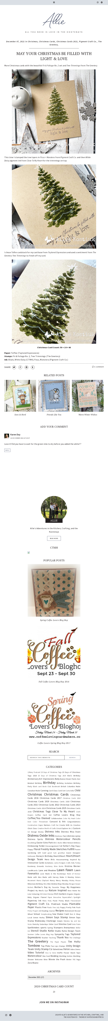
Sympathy (59, 934)
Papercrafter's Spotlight (71, 897)
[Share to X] (14, 367)
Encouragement (52, 846)
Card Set (61, 790)
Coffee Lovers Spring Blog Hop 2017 (54, 743)
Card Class (53, 790)
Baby (57, 778)
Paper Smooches (54, 897)
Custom (76, 828)
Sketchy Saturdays (40, 924)
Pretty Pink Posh (73, 907)
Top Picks (45, 946)
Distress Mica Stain (70, 831)
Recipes (59, 910)
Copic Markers (44, 825)
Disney (41, 832)
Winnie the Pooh (57, 959)
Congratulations (73, 821)
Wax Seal (46, 956)
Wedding (54, 956)
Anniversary (33, 778)
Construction (33, 825)
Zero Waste (33, 962)
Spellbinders (34, 927)
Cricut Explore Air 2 (64, 828)
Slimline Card (65, 924)
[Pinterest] (102, 2)
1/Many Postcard (34, 772)
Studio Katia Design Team (67, 930)
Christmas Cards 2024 (37, 808)
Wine (46, 959)
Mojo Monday (63, 884)
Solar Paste (76, 924)
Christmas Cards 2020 (60, 801)
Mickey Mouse (74, 880)
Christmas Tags (42, 811)
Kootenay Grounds (36, 866)
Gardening (32, 853)
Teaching (52, 938)
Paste (55, 901)
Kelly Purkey (75, 863)
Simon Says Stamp (57, 917)
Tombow (34, 945)
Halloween (32, 856)
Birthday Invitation (64, 783)
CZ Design (32, 832)
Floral (37, 849)
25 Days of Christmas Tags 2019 (52, 776)
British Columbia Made (70, 786)
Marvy (52, 880)
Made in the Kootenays (55, 874)
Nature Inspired (58, 890)
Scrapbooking (46, 914)
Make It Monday (67, 877)
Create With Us (65, 825)
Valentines (58, 949)
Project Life (37, 911)
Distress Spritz (35, 839)
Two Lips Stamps (58, 946)
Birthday (49, 783)
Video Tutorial (36, 952)
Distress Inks (52, 831)
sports (43, 927)
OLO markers (60, 894)
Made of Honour (73, 874)
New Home (72, 890)
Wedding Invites (66, 956)
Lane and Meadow (47, 870)
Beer (78, 779)
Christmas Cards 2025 (56, 808)
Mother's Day (40, 887)
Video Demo (75, 949)
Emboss (77, 843)
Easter (40, 842)
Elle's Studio (57, 843)
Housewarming (62, 859)
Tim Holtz (74, 941)
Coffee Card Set (43, 815)
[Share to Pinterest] (26, 367)
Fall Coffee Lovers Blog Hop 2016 (54, 681)
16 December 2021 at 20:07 (20, 438)
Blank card (37, 786)
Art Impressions (46, 778)
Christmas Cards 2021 (67, 41)
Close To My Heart (63, 811)
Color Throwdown (40, 822)
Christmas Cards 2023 (70, 804)
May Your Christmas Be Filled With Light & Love (54, 56)
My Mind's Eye (42, 890)
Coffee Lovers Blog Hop (67, 815)
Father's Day (69, 846)
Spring (50, 927)
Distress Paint (61, 836)
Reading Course (48, 911)
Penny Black (64, 901)
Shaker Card (63, 914)
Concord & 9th (58, 821)
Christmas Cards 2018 (71, 798)
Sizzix (30, 924)
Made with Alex (34, 877)
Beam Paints (71, 779)
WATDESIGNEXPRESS (95, 1017)
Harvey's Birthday (44, 856)
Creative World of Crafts (47, 828)
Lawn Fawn (65, 870)
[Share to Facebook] (20, 367)
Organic (70, 894)
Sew (54, 914)
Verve (66, 949)
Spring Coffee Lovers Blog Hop (54, 620)
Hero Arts (50, 859)
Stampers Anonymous (64, 927)
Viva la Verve (50, 953)
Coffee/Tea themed (39, 818)
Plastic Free (40, 907)
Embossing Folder (36, 846)
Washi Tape (75, 953)
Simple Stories (63, 921)
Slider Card (53, 924)
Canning (44, 790)
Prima (30, 911)
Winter (69, 959)
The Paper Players (58, 942)
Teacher (45, 937)
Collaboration (56, 818)
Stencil (35, 930)
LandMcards (33, 870)
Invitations (49, 863)
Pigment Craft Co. (88, 41)
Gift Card (42, 853)
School (37, 914)
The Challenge (74, 938)
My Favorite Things (57, 887)
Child (77, 790)
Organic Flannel (40, 897)
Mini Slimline (52, 884)
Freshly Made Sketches (54, 849)
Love (42, 874)
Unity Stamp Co (43, 949)
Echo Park (48, 842)
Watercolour (35, 955)
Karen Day (15, 434)
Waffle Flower (63, 953)
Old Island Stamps (46, 894)
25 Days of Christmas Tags (51, 772)
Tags (67, 934)
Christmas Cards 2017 (51, 798)
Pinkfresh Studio (59, 904)
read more (54, 538)
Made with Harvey (51, 877)
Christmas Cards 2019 (38, 801)
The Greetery (38, 941)
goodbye (61, 853)
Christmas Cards (47, 41)
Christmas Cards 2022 (49, 804)
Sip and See (75, 921)
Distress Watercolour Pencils (62, 839)
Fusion (77, 849)
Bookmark (56, 786)
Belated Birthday (35, 783)
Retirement (69, 911)
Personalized (75, 901)
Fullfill (70, 849)
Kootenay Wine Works (54, 866)
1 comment (99, 367)
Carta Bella (70, 791)
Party (50, 901)
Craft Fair (55, 825)
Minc (45, 884)
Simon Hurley (39, 917)
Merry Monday (62, 880)
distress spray (73, 836)
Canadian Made (34, 790)
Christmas (33, 41)
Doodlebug (32, 843)
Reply (7, 450)
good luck (52, 853)
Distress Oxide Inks (41, 835)
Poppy (63, 907)
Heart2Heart (59, 856)
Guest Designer (73, 853)
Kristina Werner (72, 866)
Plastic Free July (53, 907)
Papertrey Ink (34, 900)
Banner (63, 779)
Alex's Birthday (73, 775)
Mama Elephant (43, 880)
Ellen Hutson (68, 843)
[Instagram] (98, 2)
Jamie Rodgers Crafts (62, 863)
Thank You (62, 937)
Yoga (78, 959)
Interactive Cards (36, 862)
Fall (60, 846)
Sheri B (72, 914)
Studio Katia (47, 930)
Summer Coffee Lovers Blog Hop (41, 934)
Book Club (47, 786)
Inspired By (75, 859)
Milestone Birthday (35, 884)
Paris (45, 901)
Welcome (39, 959)
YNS (74, 959)
